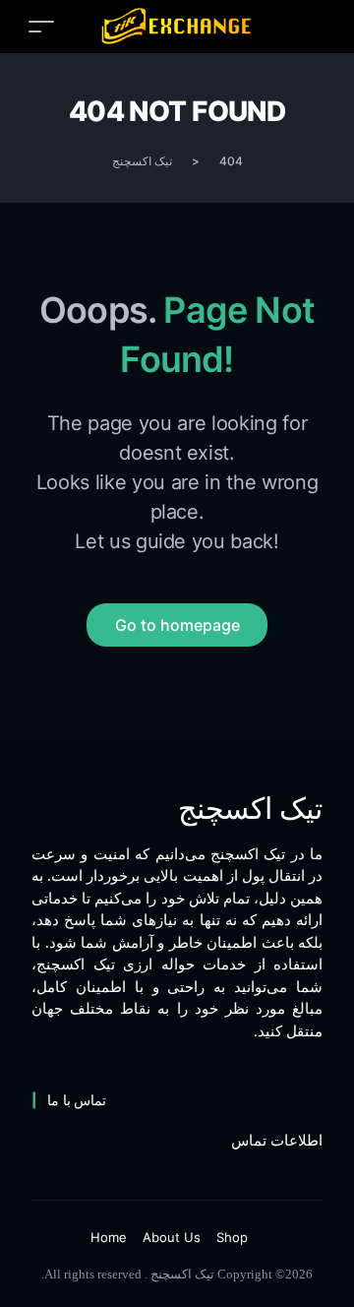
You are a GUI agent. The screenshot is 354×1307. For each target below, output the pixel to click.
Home (108, 1237)
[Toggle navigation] (41, 26)
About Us (172, 1237)
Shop (232, 1237)
